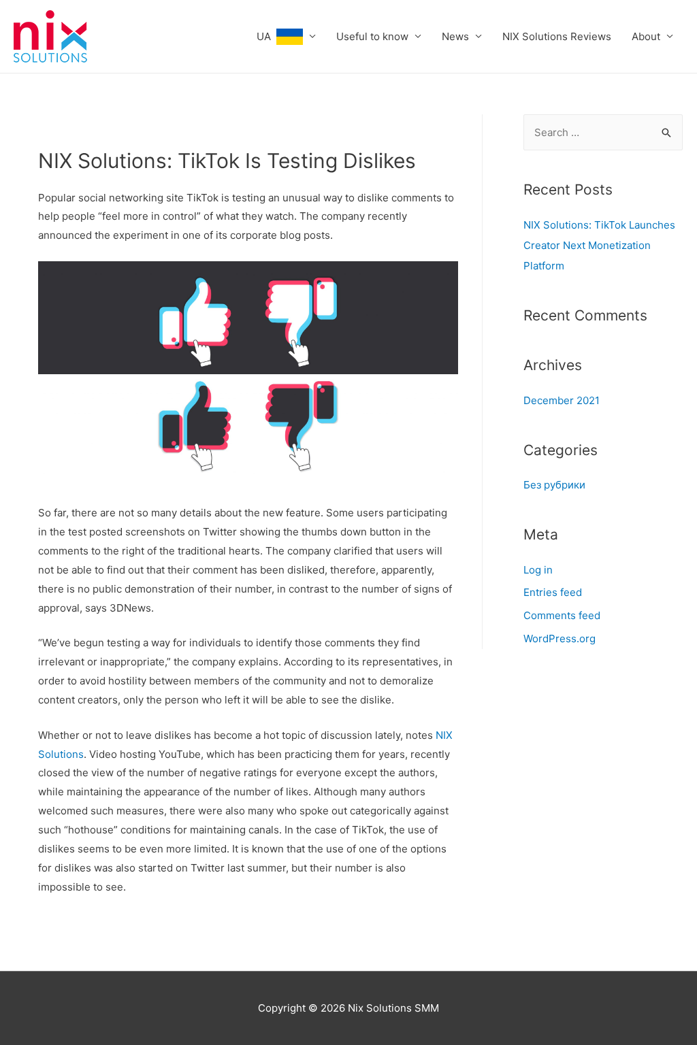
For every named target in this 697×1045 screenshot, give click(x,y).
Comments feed (561, 615)
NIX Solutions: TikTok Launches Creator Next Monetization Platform (599, 245)
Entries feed (552, 592)
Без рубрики (554, 484)
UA (266, 36)
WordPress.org (559, 638)
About (646, 36)
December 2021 (561, 400)
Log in (538, 569)
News (455, 36)
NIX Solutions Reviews (556, 36)
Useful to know (372, 36)
